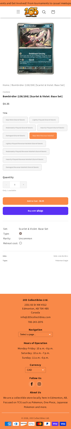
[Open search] (44, 12)
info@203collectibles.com (35, 317)
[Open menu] (18, 11)
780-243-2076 (35, 322)
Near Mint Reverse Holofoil (43, 136)
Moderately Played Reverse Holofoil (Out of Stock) (26, 151)
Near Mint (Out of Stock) (15, 120)
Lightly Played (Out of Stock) (44, 120)
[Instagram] (39, 384)
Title (5, 113)
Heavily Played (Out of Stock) (52, 128)
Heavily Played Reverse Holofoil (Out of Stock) (24, 159)
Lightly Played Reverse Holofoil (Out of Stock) (24, 143)
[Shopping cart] (53, 12)
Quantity (8, 177)
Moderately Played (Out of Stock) (19, 128)
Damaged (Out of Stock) (15, 136)
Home (6, 85)
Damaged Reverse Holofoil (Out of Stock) (22, 167)
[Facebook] (32, 384)
